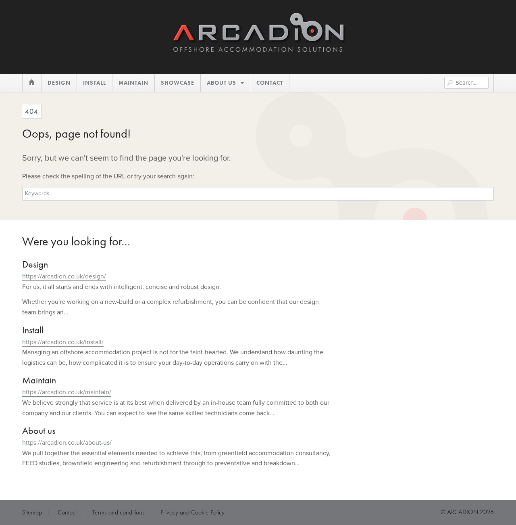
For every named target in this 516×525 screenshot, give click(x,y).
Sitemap (32, 512)
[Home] (258, 48)
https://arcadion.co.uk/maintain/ (66, 392)
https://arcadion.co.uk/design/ (64, 276)
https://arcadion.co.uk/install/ (63, 342)
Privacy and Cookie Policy (192, 512)
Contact (67, 512)
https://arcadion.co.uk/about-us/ (67, 443)
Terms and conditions (118, 512)
